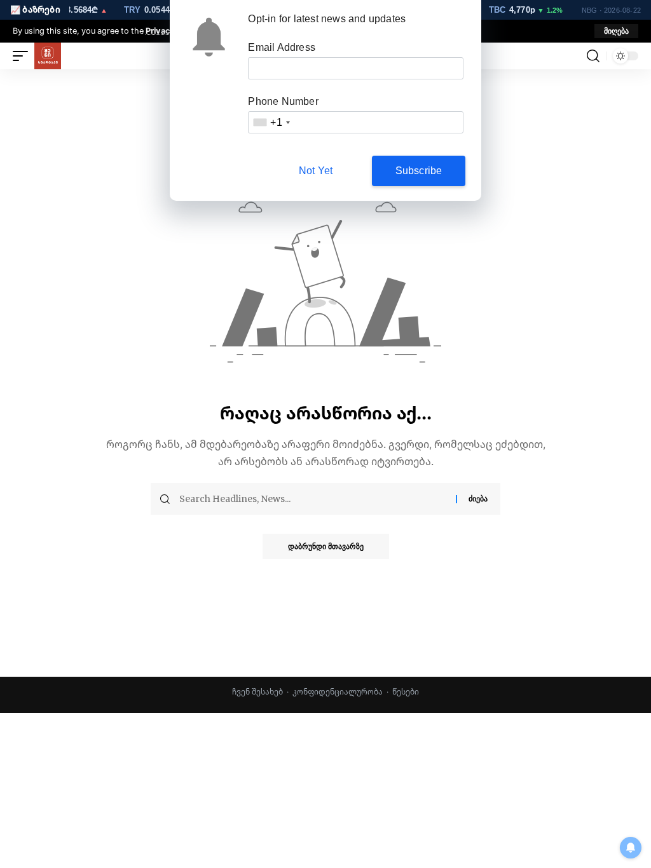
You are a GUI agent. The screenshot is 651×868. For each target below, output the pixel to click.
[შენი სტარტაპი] (47, 56)
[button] (616, 31)
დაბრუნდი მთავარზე (326, 546)
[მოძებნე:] (313, 499)
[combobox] (271, 122)
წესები (405, 691)
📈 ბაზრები (35, 9)
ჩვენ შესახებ (257, 691)
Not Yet (315, 170)
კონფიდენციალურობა (337, 691)
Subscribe (418, 170)
